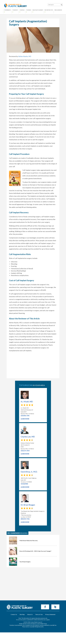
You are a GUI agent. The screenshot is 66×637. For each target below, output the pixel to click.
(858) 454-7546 (25, 519)
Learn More (25, 419)
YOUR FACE (22, 10)
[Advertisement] (33, 367)
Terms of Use (39, 614)
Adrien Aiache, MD (24, 56)
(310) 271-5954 (25, 450)
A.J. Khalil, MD (27, 402)
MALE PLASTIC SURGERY (38, 10)
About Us (30, 614)
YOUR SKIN (28, 10)
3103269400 (24, 484)
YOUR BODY (15, 10)
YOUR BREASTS (7, 10)
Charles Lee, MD (28, 437)
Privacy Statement (50, 614)
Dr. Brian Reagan (28, 505)
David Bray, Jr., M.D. (29, 472)
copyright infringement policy (36, 626)
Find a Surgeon (58, 10)
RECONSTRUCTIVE (49, 10)
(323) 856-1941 (25, 415)
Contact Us (14, 614)
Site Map (22, 614)
